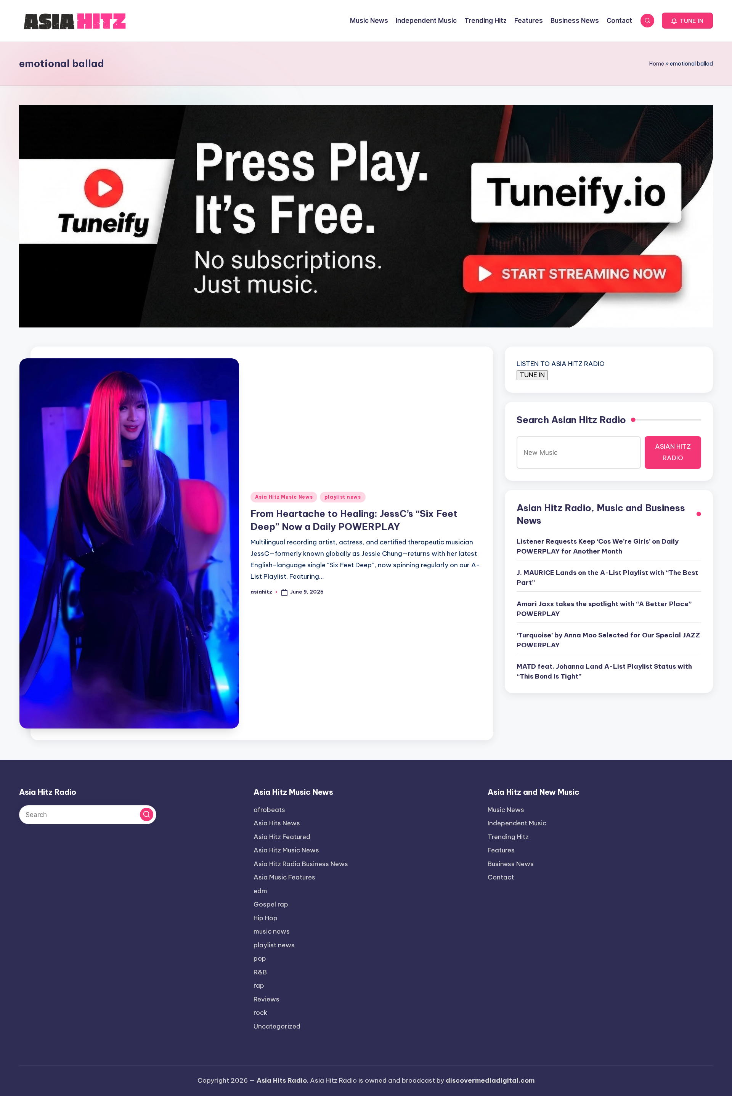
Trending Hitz (508, 837)
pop (260, 958)
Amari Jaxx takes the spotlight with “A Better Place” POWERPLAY (604, 609)
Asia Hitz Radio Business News (301, 864)
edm (260, 891)
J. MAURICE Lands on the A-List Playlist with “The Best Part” (607, 577)
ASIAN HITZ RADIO (673, 452)
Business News (511, 864)
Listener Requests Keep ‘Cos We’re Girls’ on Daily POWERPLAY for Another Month (598, 546)
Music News (506, 810)
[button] (687, 21)
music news (272, 931)
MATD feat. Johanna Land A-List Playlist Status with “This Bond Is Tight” (604, 671)
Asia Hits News (277, 823)
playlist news (342, 497)
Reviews (266, 999)
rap (259, 985)
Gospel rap (271, 904)
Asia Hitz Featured (282, 837)
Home (656, 63)
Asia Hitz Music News (284, 497)
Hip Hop (266, 918)
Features (501, 850)
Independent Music (517, 823)
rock (260, 1012)
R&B (260, 972)
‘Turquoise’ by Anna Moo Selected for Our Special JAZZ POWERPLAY (608, 640)
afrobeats (269, 810)
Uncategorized (277, 1026)
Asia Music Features (284, 877)
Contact (501, 877)
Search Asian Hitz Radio (571, 419)
